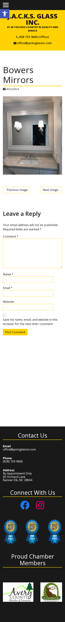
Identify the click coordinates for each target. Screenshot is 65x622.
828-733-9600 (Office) (34, 37)
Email (7, 288)
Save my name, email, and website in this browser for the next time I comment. (30, 322)
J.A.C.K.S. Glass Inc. (32, 19)
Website (8, 302)
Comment (10, 236)
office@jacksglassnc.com (34, 43)
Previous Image (17, 190)
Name (8, 274)
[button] (4, 13)
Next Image (50, 190)
